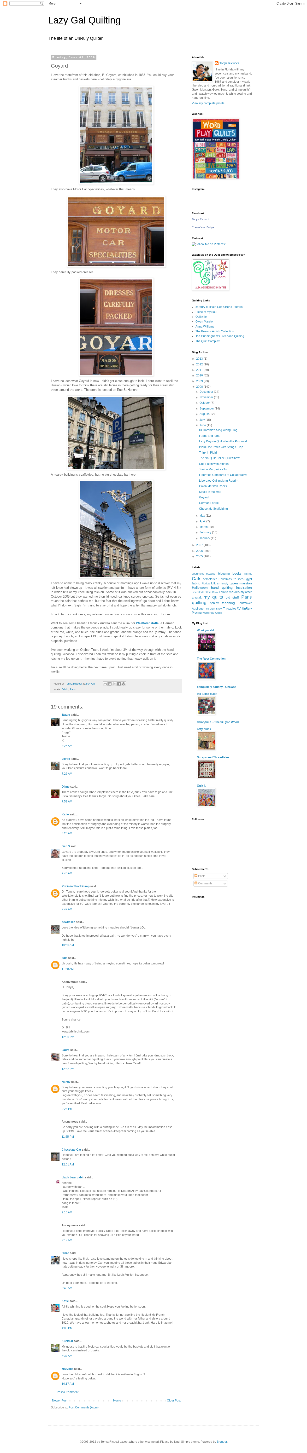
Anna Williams (204, 326)
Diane (66, 786)
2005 (200, 556)
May (203, 515)
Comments (204, 883)
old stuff (232, 597)
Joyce (66, 759)
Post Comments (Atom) (84, 1407)
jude (64, 958)
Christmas (225, 579)
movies (234, 592)
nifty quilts (204, 729)
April (203, 521)
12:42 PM (68, 1069)
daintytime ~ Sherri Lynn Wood (218, 722)
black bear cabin (73, 1177)
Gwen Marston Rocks (213, 486)
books (237, 573)
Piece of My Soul (206, 312)
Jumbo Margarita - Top (213, 469)
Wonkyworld (205, 630)
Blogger (222, 1441)
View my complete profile (208, 103)
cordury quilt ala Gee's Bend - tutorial (219, 307)
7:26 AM (67, 773)
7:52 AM (67, 801)
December (207, 391)
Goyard (204, 497)
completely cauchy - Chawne (216, 687)
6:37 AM (67, 1356)
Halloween (200, 587)
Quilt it (201, 785)
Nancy (66, 1082)
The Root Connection (211, 658)
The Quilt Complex (207, 341)
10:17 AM (68, 1383)
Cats (196, 578)
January (205, 538)
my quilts (213, 597)
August (204, 414)
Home (117, 1400)
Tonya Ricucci (229, 63)
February (206, 532)
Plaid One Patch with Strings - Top (221, 447)
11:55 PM (68, 1136)
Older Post (174, 1400)
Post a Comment (67, 1392)
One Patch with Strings (214, 464)
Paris (73, 689)
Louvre (223, 592)
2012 (200, 364)
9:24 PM (67, 1109)
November (207, 397)
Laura (66, 1050)
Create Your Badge (203, 227)
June (203, 425)
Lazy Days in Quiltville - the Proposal (223, 441)
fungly (224, 583)
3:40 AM (67, 1288)
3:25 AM (67, 746)
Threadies (229, 608)
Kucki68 (67, 1341)
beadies (210, 573)
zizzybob (67, 1369)
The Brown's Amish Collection (214, 331)
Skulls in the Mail (210, 492)
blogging (224, 573)
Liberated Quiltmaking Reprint (218, 480)
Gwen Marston (204, 321)
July (203, 419)
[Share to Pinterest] (123, 683)
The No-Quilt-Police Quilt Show (219, 458)
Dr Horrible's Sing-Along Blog (218, 430)
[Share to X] (114, 683)
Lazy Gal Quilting (84, 20)
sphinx (214, 603)
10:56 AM (68, 945)
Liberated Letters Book (205, 592)
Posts (201, 876)
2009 (200, 381)
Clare (65, 1253)
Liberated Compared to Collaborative (223, 475)
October (205, 402)
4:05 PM (67, 1328)
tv (239, 608)
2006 (200, 551)
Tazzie (66, 714)
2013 (200, 358)
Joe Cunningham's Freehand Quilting (219, 336)
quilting (199, 602)
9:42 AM (67, 909)
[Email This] (105, 683)
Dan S (66, 846)
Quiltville (201, 316)
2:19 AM (67, 1240)
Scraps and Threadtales (213, 757)
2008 (200, 386)
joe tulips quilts (207, 694)
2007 (200, 545)
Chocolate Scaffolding (213, 508)
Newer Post (59, 1400)
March (204, 527)
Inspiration (244, 587)
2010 (200, 375)
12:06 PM (68, 1037)
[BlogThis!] (109, 683)
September (207, 408)
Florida (206, 583)
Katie (65, 814)
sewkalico (68, 922)
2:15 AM (67, 1212)
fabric (65, 689)
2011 (200, 370)
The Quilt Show (213, 608)
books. (248, 573)
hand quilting (222, 587)
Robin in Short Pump (75, 886)
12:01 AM (68, 1164)
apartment (198, 573)
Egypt (248, 579)
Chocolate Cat (71, 1149)
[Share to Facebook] (119, 683)
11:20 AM (68, 969)
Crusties (238, 579)
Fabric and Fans (209, 436)
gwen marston (241, 583)
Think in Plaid (208, 452)
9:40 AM (67, 873)
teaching (228, 603)
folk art (215, 583)
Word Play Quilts (212, 612)
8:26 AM (67, 833)
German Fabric (208, 503)
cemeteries (210, 579)
